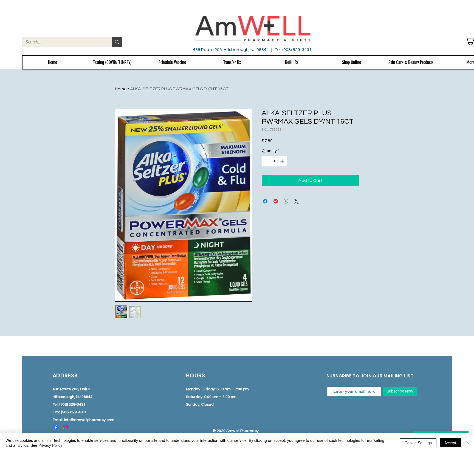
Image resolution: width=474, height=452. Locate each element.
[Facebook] (56, 427)
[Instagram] (65, 427)
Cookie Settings (418, 442)
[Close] (467, 443)
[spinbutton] (274, 161)
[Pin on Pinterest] (275, 201)
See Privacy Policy (46, 445)
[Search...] (117, 42)
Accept (450, 442)
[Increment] (282, 161)
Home (121, 89)
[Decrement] (266, 161)
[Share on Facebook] (265, 201)
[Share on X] (296, 201)
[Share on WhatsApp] (286, 201)
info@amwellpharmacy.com (89, 420)
